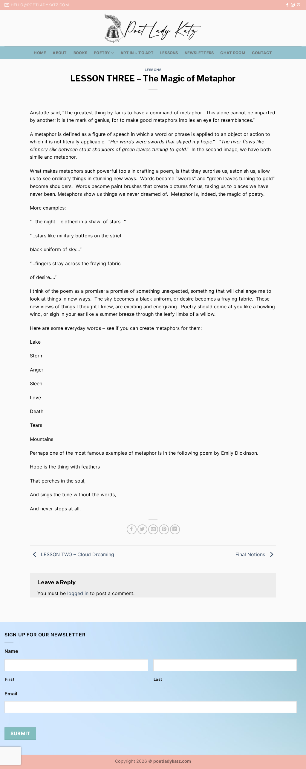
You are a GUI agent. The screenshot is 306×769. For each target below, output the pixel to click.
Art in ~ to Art (137, 53)
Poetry (102, 53)
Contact (262, 53)
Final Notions (251, 554)
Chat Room (232, 53)
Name (11, 651)
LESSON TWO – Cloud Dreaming (76, 554)
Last (158, 679)
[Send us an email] (298, 5)
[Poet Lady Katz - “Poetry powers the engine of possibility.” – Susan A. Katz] (153, 28)
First (9, 679)
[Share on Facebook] (132, 529)
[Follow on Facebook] (287, 5)
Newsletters (199, 53)
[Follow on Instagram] (293, 5)
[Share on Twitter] (142, 529)
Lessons (169, 53)
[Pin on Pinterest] (164, 529)
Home (40, 53)
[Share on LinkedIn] (175, 529)
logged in (77, 593)
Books (80, 53)
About (60, 53)
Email (10, 694)
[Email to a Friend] (153, 529)
